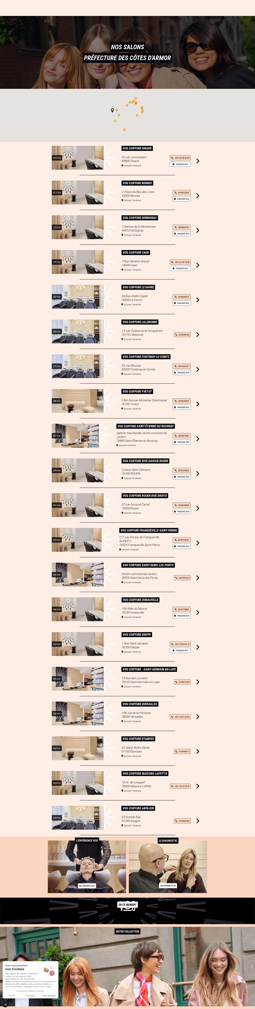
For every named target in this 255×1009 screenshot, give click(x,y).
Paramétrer (30, 996)
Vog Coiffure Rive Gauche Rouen (145, 461)
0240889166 (183, 227)
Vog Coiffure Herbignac (140, 218)
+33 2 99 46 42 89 (182, 158)
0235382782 (184, 334)
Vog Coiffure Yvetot (137, 391)
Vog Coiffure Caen (136, 252)
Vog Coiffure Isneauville (140, 600)
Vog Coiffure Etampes (138, 739)
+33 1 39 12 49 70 (182, 786)
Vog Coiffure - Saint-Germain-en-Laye (149, 669)
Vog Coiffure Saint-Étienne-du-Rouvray (146, 426)
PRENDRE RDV (182, 164)
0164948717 (184, 751)
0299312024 (183, 192)
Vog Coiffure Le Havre (138, 287)
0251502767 (183, 366)
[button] (252, 966)
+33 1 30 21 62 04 (182, 716)
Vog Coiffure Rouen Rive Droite (145, 496)
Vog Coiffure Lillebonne (140, 322)
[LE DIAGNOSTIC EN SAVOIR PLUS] (168, 892)
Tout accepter (49, 996)
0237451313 (184, 578)
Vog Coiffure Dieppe (137, 634)
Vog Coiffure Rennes (137, 183)
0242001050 (183, 435)
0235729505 (183, 470)
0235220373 (183, 297)
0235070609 (183, 505)
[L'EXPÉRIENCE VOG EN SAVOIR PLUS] (87, 892)
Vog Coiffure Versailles (140, 704)
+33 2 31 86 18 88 (182, 262)
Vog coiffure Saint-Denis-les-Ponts (148, 565)
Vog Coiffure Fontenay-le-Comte (146, 357)
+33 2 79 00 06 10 (182, 644)
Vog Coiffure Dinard (137, 148)
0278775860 (183, 609)
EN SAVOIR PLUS (87, 886)
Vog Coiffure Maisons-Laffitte (145, 773)
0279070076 (183, 401)
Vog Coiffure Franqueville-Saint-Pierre (149, 530)
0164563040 (184, 821)
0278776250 (183, 540)
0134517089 (184, 682)
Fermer (12, 996)
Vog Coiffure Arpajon (138, 808)
